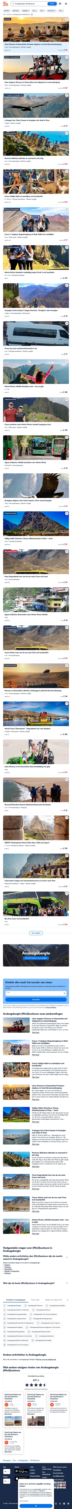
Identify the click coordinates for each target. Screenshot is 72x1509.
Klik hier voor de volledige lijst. (46, 1359)
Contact (32, 1470)
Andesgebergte (23, 1460)
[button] (36, 35)
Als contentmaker (58, 1473)
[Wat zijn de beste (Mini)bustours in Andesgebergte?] (67, 1283)
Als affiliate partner (58, 1476)
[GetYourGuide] (5, 3)
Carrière (44, 1477)
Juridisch (32, 1473)
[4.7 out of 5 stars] (36, 1384)
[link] (36, 35)
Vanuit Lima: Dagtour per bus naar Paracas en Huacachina (13, 1396)
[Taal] (60, 3)
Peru (14, 1460)
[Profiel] (66, 4)
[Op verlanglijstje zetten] (67, 19)
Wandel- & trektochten (11, 1271)
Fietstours (7, 1273)
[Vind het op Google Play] (22, 1471)
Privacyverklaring (51, 1007)
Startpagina (7, 1460)
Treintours (7, 1267)
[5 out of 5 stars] (13, 1401)
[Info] (32, 14)
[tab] (15, 1299)
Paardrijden (8, 1269)
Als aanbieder (57, 1470)
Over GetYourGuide (46, 1473)
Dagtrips (7, 1265)
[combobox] (29, 4)
